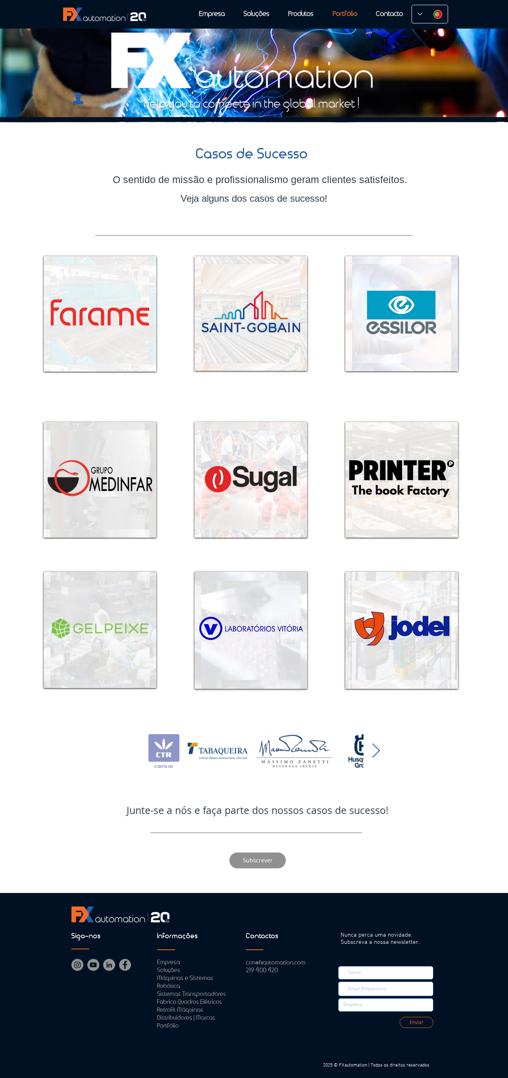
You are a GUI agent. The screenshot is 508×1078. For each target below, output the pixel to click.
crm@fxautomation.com (276, 963)
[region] (100, 314)
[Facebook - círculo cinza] (125, 965)
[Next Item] (376, 751)
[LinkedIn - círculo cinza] (109, 965)
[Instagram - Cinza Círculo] (77, 965)
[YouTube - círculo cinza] (93, 965)
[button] (257, 860)
